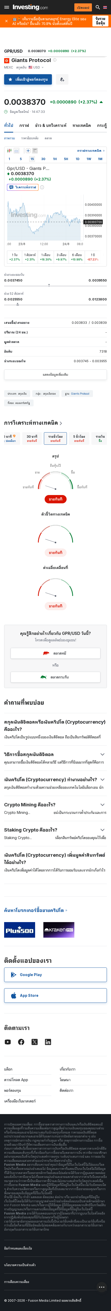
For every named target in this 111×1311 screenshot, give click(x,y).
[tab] (32, 438)
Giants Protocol (80, 393)
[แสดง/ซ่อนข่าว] (35, 151)
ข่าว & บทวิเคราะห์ (50, 125)
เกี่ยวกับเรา (67, 1069)
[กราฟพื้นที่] (16, 151)
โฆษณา (65, 1079)
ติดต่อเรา (66, 1090)
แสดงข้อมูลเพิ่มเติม (55, 374)
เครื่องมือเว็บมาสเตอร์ (20, 1101)
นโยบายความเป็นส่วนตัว (20, 1265)
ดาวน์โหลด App (16, 1079)
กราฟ (24, 125)
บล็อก (8, 1069)
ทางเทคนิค (82, 125)
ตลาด (48, 138)
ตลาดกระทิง (60, 677)
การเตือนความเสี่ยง (16, 1282)
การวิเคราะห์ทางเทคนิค (31, 423)
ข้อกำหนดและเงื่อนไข (18, 1248)
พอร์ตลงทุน (12, 1090)
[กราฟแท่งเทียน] (9, 151)
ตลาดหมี (59, 653)
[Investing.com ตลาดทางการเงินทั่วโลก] (30, 7)
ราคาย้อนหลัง (29, 138)
